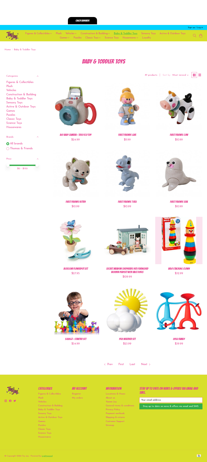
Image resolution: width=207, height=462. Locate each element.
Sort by (166, 75)
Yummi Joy (111, 402)
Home (8, 49)
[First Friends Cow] (178, 106)
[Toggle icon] (194, 36)
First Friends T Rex (127, 201)
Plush (59, 33)
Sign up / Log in (195, 28)
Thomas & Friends (21, 148)
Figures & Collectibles (19, 82)
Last (132, 364)
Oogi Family (179, 338)
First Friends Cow (179, 134)
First (121, 364)
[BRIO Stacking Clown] (178, 240)
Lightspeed (47, 456)
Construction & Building (21, 94)
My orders (77, 398)
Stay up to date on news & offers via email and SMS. (171, 406)
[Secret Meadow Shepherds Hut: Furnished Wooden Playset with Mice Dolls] (127, 240)
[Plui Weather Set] (127, 310)
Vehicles (11, 90)
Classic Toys (13, 119)
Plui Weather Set (127, 338)
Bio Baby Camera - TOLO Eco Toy (75, 134)
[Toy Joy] (12, 35)
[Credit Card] (199, 455)
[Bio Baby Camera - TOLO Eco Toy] (75, 106)
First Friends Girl (127, 134)
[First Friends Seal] (178, 173)
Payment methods (115, 413)
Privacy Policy (113, 409)
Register (76, 394)
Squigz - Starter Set (75, 338)
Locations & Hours (115, 394)
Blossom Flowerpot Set (75, 268)
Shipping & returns (115, 417)
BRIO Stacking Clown (179, 268)
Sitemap (110, 425)
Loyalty (146, 37)
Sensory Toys (148, 33)
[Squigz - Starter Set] (75, 310)
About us (110, 398)
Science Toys (112, 37)
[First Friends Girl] (127, 106)
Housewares (13, 127)
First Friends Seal (179, 201)
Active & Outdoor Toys (172, 33)
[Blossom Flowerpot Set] (75, 240)
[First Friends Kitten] (75, 173)
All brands (16, 143)
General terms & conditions (120, 405)
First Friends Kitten (76, 201)
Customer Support (115, 421)
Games (10, 111)
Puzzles (78, 37)
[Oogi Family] (178, 310)
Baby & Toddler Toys (125, 33)
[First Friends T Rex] (127, 173)
